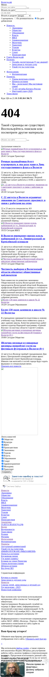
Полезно (11, 59)
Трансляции (12, 94)
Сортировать (7, 18)
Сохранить (6, 472)
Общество (16, 30)
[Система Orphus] (24, 488)
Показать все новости (11, 366)
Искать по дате (8, 10)
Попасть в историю (10, 554)
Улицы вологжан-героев (23, 79)
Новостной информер (11, 590)
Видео (4, 527)
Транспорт (17, 45)
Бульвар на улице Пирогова (14, 561)
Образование (18, 33)
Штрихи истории (20, 81)
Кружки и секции (9, 577)
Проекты (11, 76)
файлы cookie (22, 648)
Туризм (15, 47)
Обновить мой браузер (35, 639)
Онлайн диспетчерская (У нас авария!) (30, 62)
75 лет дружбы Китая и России (26, 89)
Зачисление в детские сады (24, 64)
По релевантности (25, 18)
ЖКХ (14, 38)
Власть (15, 35)
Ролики (4, 534)
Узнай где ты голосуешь (23, 67)
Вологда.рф (6, 2)
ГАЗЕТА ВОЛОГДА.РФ (12, 524)
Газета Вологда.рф (15, 57)
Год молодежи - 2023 (10, 587)
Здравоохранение (20, 40)
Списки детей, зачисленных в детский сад (20, 585)
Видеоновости (8, 529)
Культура (16, 50)
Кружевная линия (9, 556)
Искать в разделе (9, 15)
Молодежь (17, 42)
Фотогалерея (13, 72)
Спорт (15, 52)
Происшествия (19, 55)
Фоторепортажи (19, 74)
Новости (11, 25)
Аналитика (6, 522)
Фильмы (5, 537)
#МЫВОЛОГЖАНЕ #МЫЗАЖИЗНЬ (18, 551)
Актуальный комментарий (13, 546)
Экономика (17, 28)
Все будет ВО (7, 568)
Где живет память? (9, 558)
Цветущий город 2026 (22, 91)
